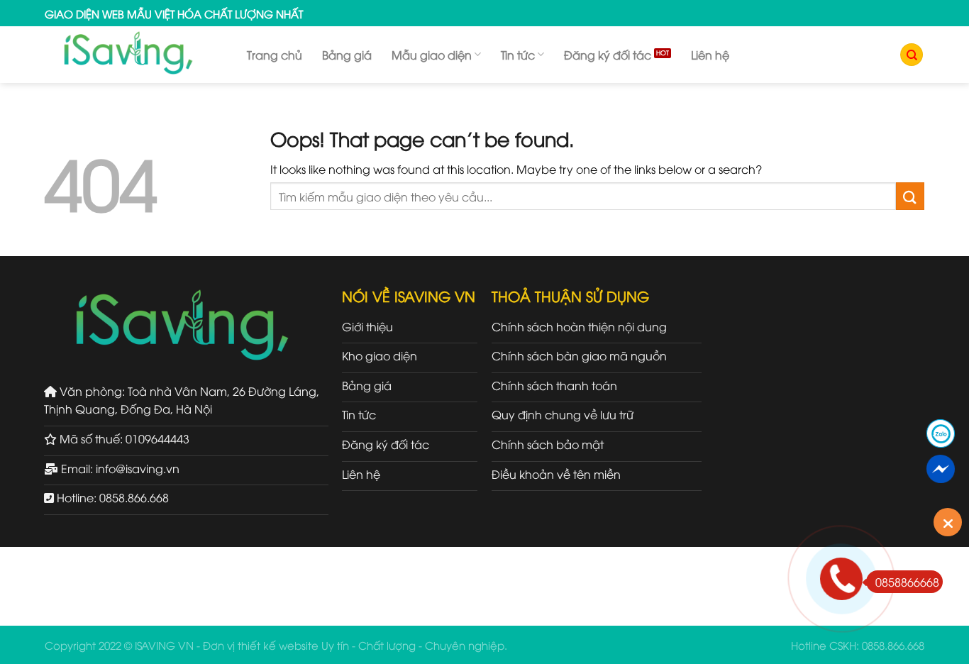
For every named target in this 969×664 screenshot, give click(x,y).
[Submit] (910, 196)
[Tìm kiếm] (911, 55)
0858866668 (907, 582)
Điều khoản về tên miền (556, 474)
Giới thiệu (367, 326)
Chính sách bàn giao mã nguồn (579, 355)
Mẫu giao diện (432, 54)
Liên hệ (710, 54)
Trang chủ (274, 54)
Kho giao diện (379, 355)
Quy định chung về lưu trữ (562, 414)
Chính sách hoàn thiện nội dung (579, 326)
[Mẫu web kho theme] (135, 54)
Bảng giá (347, 54)
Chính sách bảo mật (548, 444)
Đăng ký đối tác (607, 54)
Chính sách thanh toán (554, 385)
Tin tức (518, 54)
